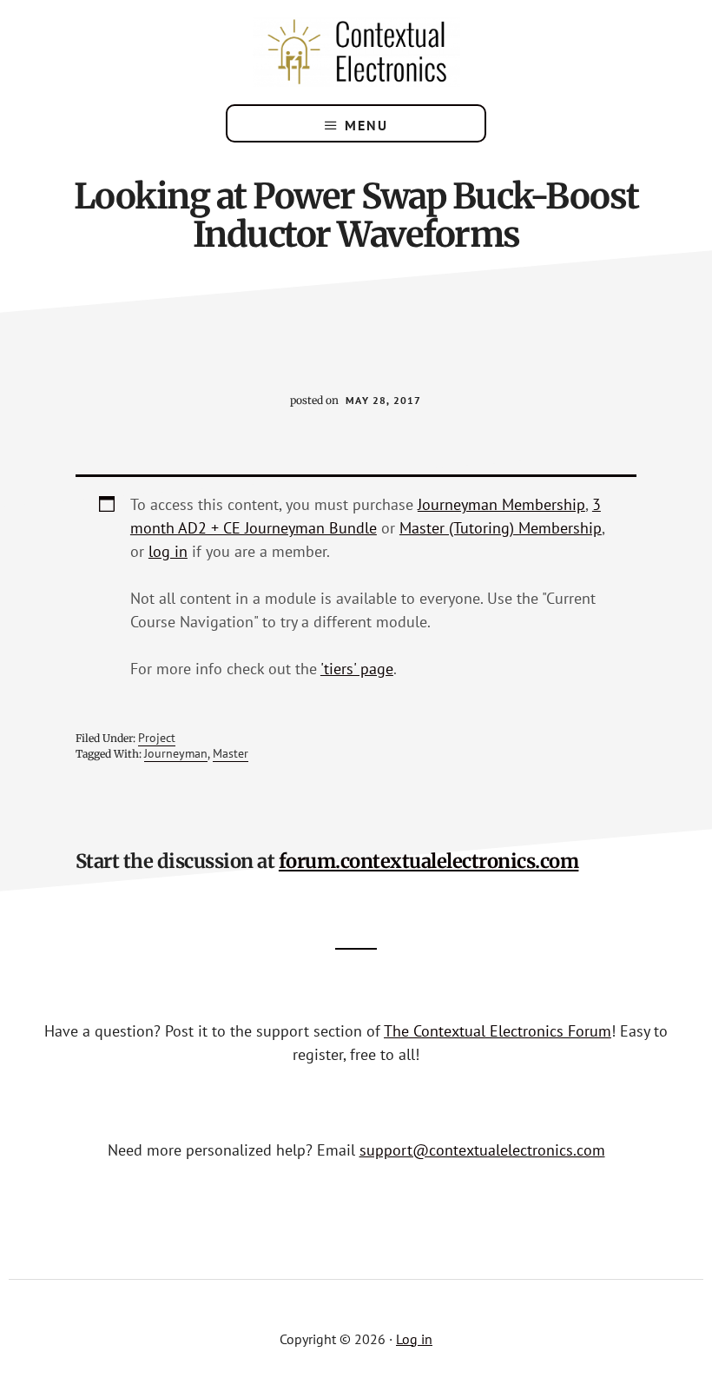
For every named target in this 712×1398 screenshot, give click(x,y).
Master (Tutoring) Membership (500, 528)
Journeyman (176, 753)
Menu (366, 125)
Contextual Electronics (356, 52)
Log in (414, 1339)
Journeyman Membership (501, 504)
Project (156, 737)
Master (230, 753)
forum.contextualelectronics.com (429, 861)
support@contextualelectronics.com (482, 1150)
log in (168, 551)
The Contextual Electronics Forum (497, 1031)
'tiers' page (356, 669)
